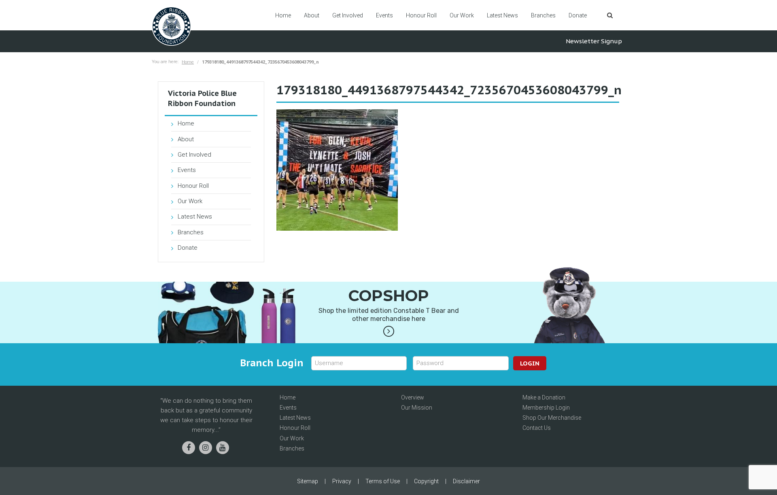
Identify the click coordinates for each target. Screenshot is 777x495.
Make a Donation (543, 397)
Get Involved (347, 15)
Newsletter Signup (594, 41)
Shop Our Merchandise (551, 417)
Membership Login (546, 407)
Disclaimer (466, 481)
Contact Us (536, 428)
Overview (412, 397)
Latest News (502, 15)
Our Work (462, 15)
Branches (543, 15)
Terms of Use (382, 481)
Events (384, 15)
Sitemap (307, 481)
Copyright (426, 481)
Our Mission (416, 407)
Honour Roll (421, 15)
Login (529, 363)
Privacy (341, 481)
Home (283, 15)
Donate (578, 15)
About (311, 15)
